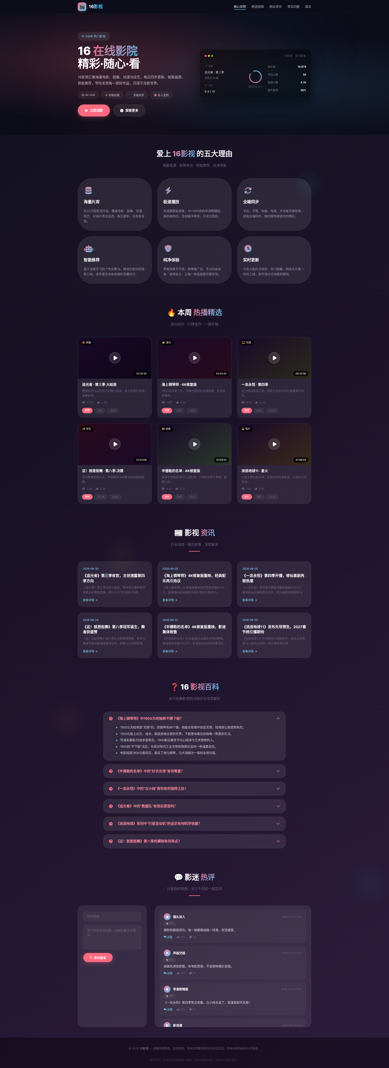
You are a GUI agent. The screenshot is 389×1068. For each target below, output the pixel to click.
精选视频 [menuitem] (258, 7)
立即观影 (96, 110)
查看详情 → (90, 600)
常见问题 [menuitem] (293, 7)
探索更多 (131, 110)
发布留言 (100, 957)
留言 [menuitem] (308, 7)
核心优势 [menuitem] (240, 7)
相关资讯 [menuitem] (275, 7)
